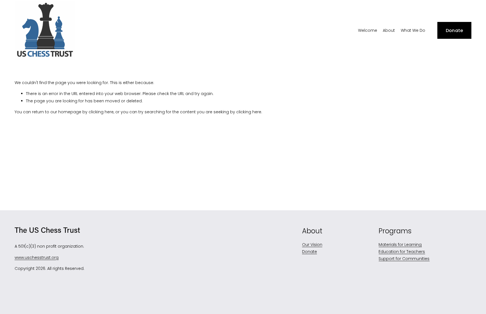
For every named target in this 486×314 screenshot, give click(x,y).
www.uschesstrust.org (36, 257)
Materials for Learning (400, 244)
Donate (454, 30)
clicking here (101, 112)
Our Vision (312, 244)
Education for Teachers (402, 251)
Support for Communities (404, 258)
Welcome (367, 30)
